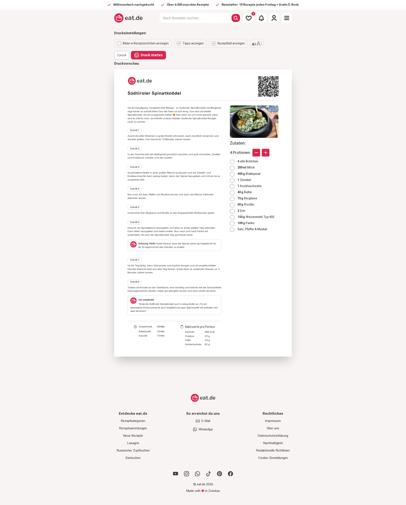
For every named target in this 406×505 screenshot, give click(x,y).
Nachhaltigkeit (273, 443)
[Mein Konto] (274, 18)
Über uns (273, 428)
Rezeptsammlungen (133, 428)
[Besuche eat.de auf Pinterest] (219, 473)
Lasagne (133, 443)
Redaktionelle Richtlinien (273, 450)
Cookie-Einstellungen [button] (273, 458)
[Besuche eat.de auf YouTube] (175, 473)
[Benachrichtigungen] (261, 18)
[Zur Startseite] (128, 18)
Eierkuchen (133, 458)
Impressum (273, 421)
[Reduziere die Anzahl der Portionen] (256, 152)
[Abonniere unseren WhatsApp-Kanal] (197, 473)
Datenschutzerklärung (273, 436)
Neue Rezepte (133, 436)
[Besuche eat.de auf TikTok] (208, 473)
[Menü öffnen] (287, 18)
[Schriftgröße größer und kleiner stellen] (257, 43)
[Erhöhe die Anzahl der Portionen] (265, 152)
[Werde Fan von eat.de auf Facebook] (230, 473)
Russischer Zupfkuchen (133, 450)
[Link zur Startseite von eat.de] (191, 80)
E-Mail (205, 421)
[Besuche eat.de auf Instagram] (186, 473)
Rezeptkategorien (133, 421)
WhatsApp (206, 429)
